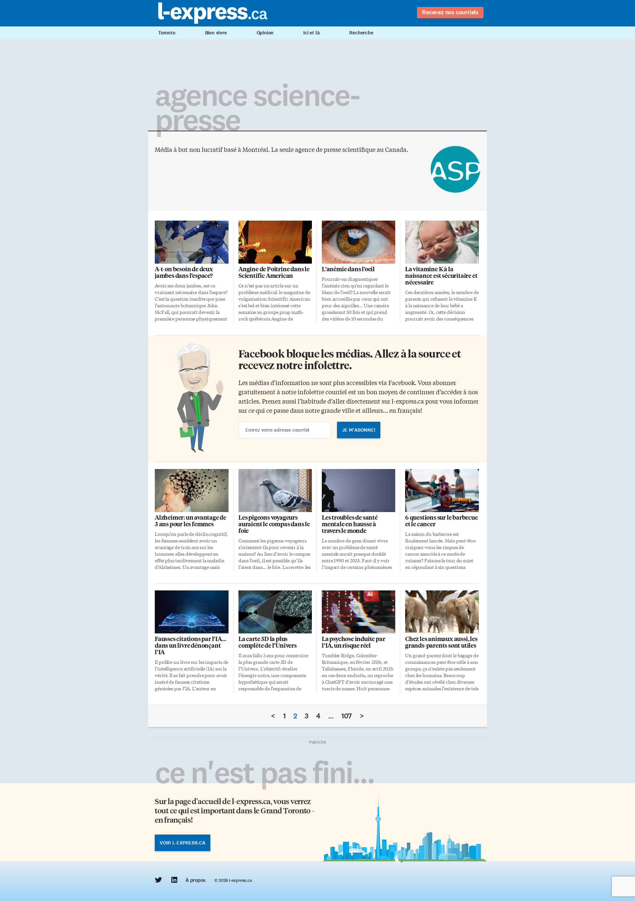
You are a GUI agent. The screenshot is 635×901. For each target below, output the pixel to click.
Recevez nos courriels (450, 12)
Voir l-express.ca (182, 842)
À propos (195, 880)
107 (346, 716)
